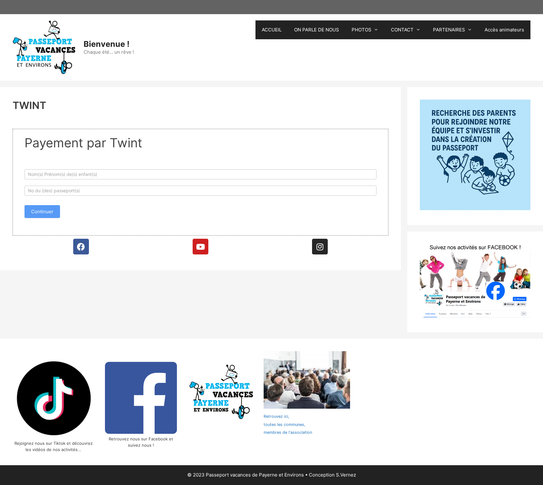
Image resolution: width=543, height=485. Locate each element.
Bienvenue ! (106, 44)
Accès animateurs (504, 30)
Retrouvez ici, (276, 416)
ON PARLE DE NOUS (316, 30)
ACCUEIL (272, 30)
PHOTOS (361, 30)
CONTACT (402, 30)
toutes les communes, (284, 424)
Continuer (42, 212)
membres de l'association (288, 432)
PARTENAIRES (449, 30)
